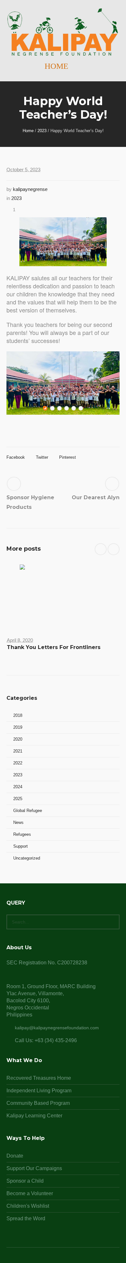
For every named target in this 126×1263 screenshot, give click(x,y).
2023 (42, 130)
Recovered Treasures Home (38, 1078)
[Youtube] (78, 1260)
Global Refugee (27, 810)
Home (28, 130)
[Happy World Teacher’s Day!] (63, 241)
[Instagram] (63, 1260)
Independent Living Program (38, 1090)
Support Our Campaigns (34, 1168)
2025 (17, 798)
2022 (17, 763)
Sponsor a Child (25, 1181)
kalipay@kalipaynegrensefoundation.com (57, 1027)
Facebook (15, 457)
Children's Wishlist (27, 1206)
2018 (17, 715)
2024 (17, 786)
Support (20, 846)
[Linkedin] (47, 1260)
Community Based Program (38, 1103)
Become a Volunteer (29, 1193)
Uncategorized (26, 858)
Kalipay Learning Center (34, 1115)
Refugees (22, 834)
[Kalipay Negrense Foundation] (63, 32)
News (18, 822)
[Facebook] (55, 1260)
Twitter (42, 457)
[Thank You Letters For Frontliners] (63, 595)
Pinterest (67, 457)
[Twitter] (71, 1260)
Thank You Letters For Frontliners (53, 647)
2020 (17, 739)
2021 (17, 751)
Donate (14, 1156)
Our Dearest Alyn (96, 497)
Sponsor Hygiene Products (30, 502)
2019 (17, 727)
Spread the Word (25, 1218)
